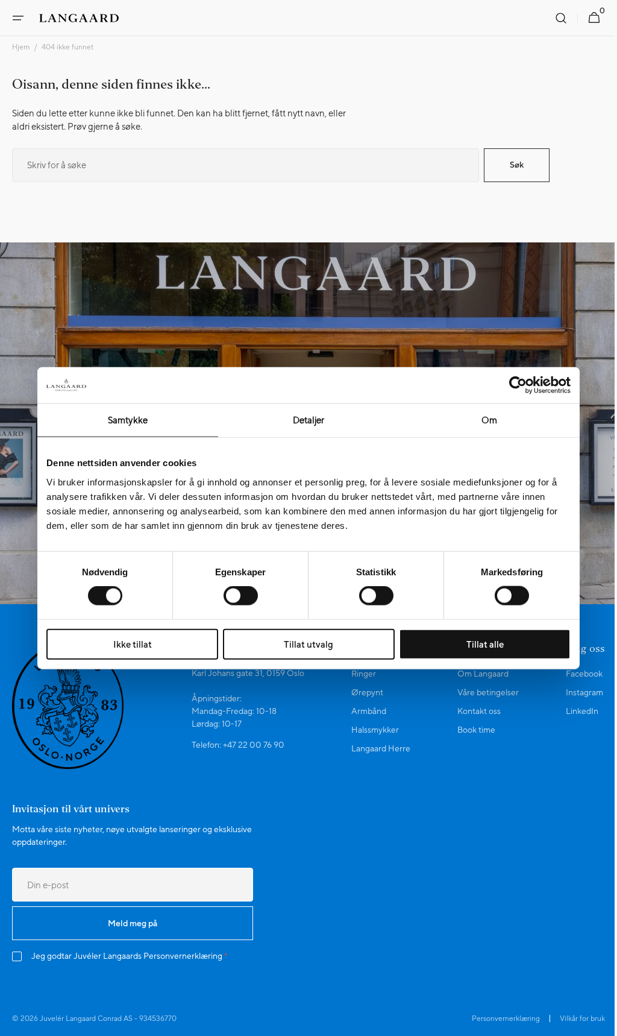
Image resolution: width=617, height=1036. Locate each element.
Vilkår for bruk (573, 1018)
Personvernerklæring (182, 956)
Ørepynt (363, 692)
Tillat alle (485, 644)
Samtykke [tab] (128, 420)
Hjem (21, 47)
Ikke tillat (132, 644)
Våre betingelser (481, 692)
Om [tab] (489, 420)
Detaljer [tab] (309, 420)
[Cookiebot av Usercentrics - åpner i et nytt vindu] (518, 385)
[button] (18, 18)
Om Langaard (476, 673)
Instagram (575, 692)
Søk (517, 164)
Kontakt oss (472, 711)
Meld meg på (132, 923)
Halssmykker (371, 729)
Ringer (359, 673)
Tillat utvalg (308, 644)
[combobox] (245, 165)
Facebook (575, 673)
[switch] (241, 595)
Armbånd (364, 711)
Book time (470, 729)
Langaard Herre (376, 748)
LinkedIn (573, 711)
